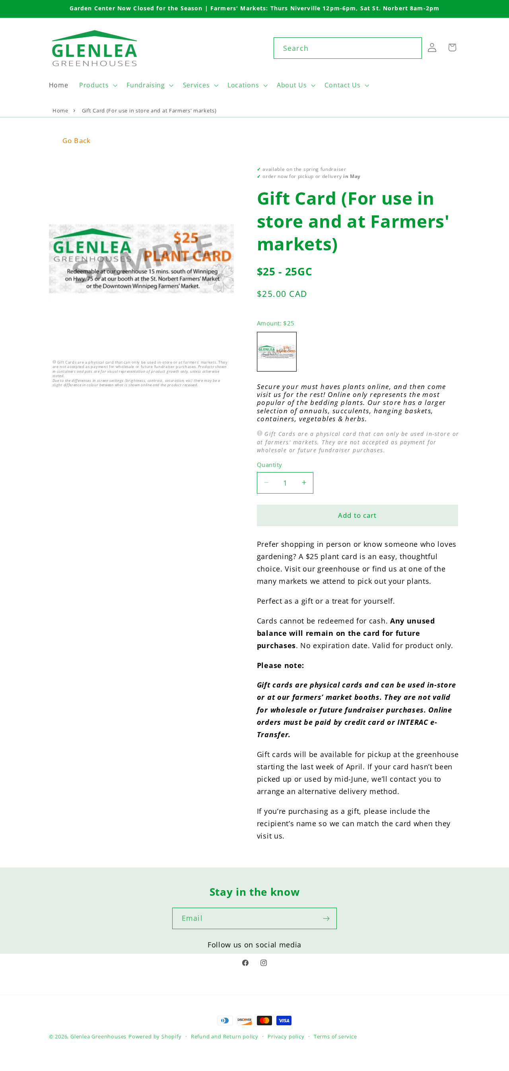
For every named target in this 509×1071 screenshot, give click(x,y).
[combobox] (348, 48)
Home (60, 110)
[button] (97, 85)
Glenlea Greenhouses (98, 1036)
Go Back (76, 140)
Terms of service (335, 1036)
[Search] (411, 48)
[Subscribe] (326, 918)
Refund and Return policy (224, 1036)
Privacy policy (286, 1036)
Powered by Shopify (155, 1036)
